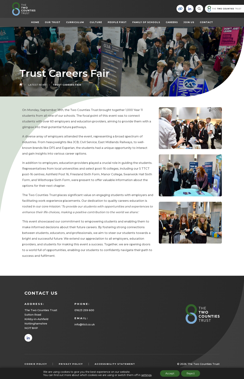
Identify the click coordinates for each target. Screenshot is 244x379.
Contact (206, 22)
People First (117, 22)
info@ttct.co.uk (84, 324)
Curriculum (75, 22)
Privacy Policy (71, 364)
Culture (96, 22)
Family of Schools (146, 22)
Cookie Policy (35, 364)
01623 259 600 (84, 310)
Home (35, 22)
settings (146, 375)
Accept (169, 373)
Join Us (188, 22)
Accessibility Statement (115, 364)
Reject (190, 373)
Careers (172, 22)
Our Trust (52, 22)
